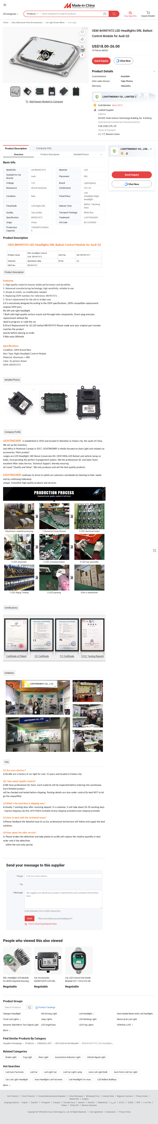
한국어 (122, 1102)
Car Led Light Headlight (17, 1079)
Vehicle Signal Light (96, 1057)
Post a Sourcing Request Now (41, 923)
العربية (113, 1102)
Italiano (81, 1102)
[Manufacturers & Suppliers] (79, 5)
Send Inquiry (101, 60)
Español (34, 1102)
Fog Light (27, 1057)
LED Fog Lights (86, 1024)
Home (5, 22)
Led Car (33, 1072)
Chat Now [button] (125, 60)
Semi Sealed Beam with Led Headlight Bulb (137, 1013)
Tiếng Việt (74, 1105)
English (25, 1102)
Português (45, 1102)
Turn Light (72, 22)
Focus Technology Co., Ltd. (59, 1112)
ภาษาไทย (147, 1102)
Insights (85, 1099)
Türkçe (64, 1105)
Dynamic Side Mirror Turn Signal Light (21, 1024)
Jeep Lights (46, 1019)
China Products (28, 1096)
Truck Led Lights (11, 1019)
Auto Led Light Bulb (98, 1072)
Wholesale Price (92, 1096)
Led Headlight (85, 1013)
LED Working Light (88, 1019)
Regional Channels (125, 1096)
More (5, 1085)
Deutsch (91, 1102)
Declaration (111, 1112)
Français (56, 1102)
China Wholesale (76, 1096)
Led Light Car (50, 1072)
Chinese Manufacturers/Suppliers (52, 1096)
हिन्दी (138, 1102)
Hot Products (12, 1096)
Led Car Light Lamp (72, 1072)
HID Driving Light (49, 1013)
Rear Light (43, 1057)
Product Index (142, 1096)
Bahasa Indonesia (89, 1105)
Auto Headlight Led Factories (48, 1079)
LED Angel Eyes (48, 1024)
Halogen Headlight (12, 1013)
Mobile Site (74, 1099)
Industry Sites (108, 1096)
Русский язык (69, 1102)
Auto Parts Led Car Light (125, 1072)
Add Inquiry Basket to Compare (46, 101)
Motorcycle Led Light (127, 1019)
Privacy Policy (125, 1112)
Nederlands (102, 1102)
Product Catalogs (46, 1007)
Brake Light (11, 1057)
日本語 (130, 1102)
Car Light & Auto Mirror (55, 22)
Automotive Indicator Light (68, 1057)
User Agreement (96, 1112)
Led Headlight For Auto (80, 1079)
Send (29, 918)
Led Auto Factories (15, 1072)
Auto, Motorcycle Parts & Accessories (27, 22)
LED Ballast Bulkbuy (106, 1079)
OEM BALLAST (124, 1024)
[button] (95, 154)
